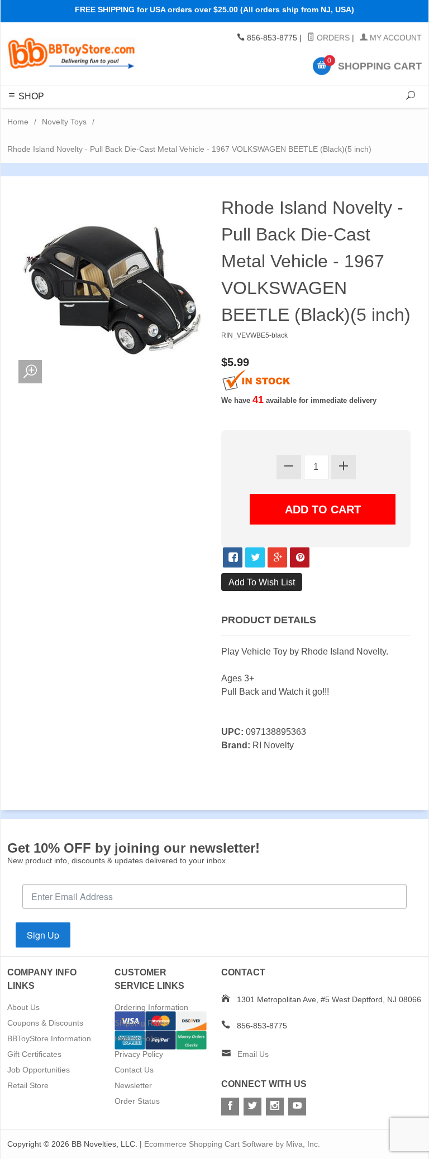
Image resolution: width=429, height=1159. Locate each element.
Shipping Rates (141, 1022)
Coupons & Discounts (45, 1022)
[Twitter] (252, 1106)
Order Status (137, 1101)
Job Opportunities (38, 1069)
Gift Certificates (34, 1054)
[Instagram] (275, 1106)
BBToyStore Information (49, 1038)
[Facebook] (230, 1106)
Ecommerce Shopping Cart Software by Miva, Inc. (232, 1143)
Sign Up (43, 935)
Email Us (253, 1054)
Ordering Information (151, 1007)
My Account (395, 37)
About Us (23, 1007)
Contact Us (134, 1069)
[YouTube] (297, 1106)
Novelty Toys (64, 121)
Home (17, 121)
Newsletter (133, 1085)
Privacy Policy (139, 1054)
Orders (332, 37)
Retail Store (28, 1085)
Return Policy (138, 1038)
